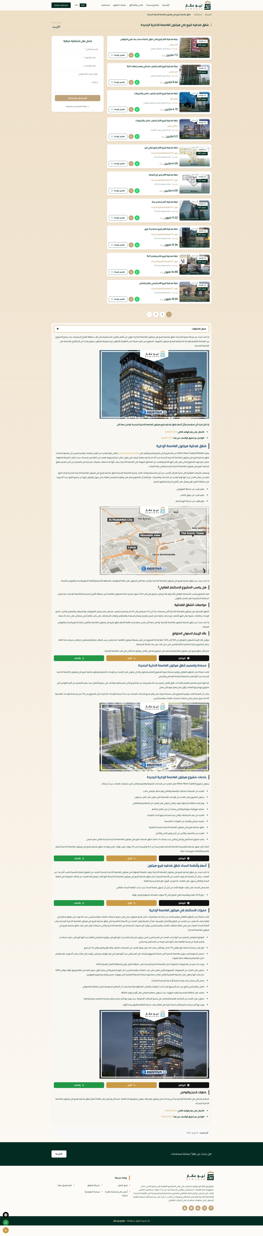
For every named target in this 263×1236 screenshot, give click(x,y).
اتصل (130, 658)
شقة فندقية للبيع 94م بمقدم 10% (162, 256)
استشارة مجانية (61, 5)
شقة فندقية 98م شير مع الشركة (163, 175)
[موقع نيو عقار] (197, 5)
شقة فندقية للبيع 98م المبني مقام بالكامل (158, 283)
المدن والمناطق (136, 5)
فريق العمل (123, 1185)
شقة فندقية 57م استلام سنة (165, 202)
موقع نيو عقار (119, 1221)
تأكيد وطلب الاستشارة (77, 98)
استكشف (105, 5)
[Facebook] (211, 1208)
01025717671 (171, 432)
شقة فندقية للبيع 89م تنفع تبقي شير (161, 148)
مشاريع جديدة (152, 5)
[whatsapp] (6, 1223)
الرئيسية (165, 5)
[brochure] (6, 1215)
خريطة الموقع (94, 1185)
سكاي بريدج (172, 125)
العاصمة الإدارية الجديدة (128, 453)
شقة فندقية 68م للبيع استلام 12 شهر (161, 229)
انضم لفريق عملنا (65, 1185)
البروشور (182, 658)
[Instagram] (204, 1208)
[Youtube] (184, 1208)
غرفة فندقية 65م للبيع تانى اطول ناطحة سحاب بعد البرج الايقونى (149, 39)
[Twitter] (191, 1208)
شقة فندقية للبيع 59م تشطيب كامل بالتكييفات (156, 120)
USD (76, 5)
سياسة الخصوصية (92, 1192)
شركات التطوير (119, 5)
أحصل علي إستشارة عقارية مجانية (116, 1193)
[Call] (131, 55)
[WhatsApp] (137, 55)
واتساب (77, 658)
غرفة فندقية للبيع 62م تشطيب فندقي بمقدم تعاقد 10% (152, 66)
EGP (83, 5)
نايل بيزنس (173, 44)
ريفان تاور (174, 98)
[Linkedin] (198, 1208)
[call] (6, 1230)
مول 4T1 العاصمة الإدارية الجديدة (164, 153)
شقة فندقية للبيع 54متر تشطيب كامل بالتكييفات (156, 93)
